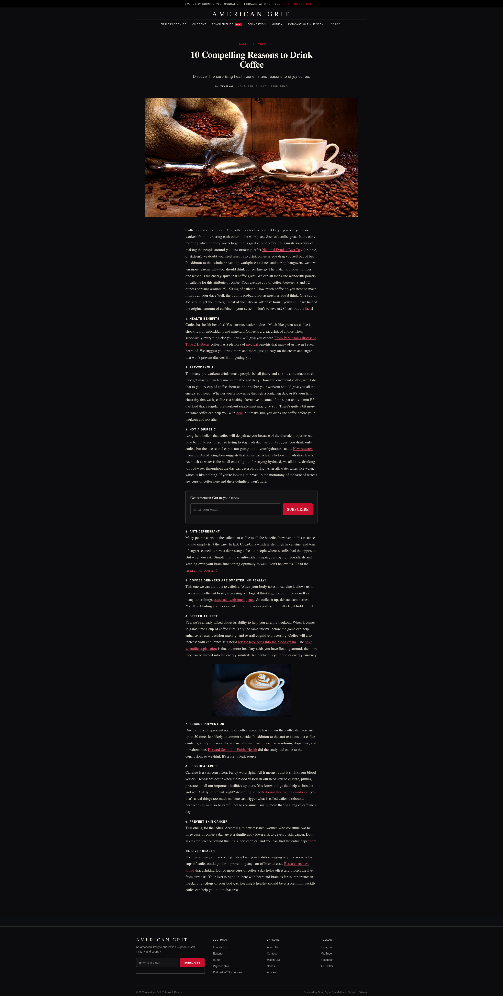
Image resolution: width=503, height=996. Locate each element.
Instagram (327, 947)
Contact (272, 953)
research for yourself (200, 570)
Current (199, 24)
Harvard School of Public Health (232, 749)
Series (271, 966)
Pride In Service (173, 24)
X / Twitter (327, 966)
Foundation (257, 24)
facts (308, 308)
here (239, 412)
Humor (217, 960)
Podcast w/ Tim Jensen (306, 24)
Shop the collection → (302, 3)
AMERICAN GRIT (251, 14)
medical (252, 344)
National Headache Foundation (285, 791)
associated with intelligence (234, 599)
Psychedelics (226, 24)
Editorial (218, 953)
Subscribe (298, 509)
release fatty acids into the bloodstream (267, 641)
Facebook (327, 960)
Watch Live (274, 960)
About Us (272, 947)
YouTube (326, 953)
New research (303, 448)
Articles (271, 972)
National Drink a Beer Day (282, 249)
